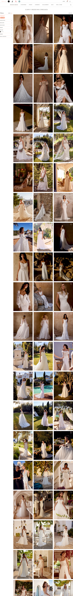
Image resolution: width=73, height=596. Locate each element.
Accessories (23, 4)
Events (30, 4)
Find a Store (59, 4)
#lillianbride (45, 4)
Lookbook (37, 4)
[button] (2, 18)
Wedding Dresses (14, 4)
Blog (52, 4)
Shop (64, 1)
